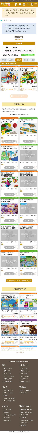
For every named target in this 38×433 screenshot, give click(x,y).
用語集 (5, 395)
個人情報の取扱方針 (26, 409)
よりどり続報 (7, 409)
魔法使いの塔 (5, 201)
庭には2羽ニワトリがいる (7, 175)
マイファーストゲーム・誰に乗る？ (9, 228)
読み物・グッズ (25, 381)
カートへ (9, 89)
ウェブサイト (24, 415)
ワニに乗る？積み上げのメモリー (9, 148)
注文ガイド (7, 371)
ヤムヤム (23, 122)
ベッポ (22, 254)
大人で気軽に (24, 373)
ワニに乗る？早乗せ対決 (6, 254)
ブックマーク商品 (9, 376)
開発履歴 (23, 425)
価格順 (19, 60)
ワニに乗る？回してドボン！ (26, 175)
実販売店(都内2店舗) (27, 420)
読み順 (26, 60)
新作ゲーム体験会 (26, 390)
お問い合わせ (24, 423)
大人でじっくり (25, 376)
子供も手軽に (24, 368)
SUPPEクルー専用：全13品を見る (19, 281)
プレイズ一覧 (7, 373)
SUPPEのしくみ (8, 390)
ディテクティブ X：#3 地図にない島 (10, 323)
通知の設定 (7, 412)
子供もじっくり (25, 371)
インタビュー (24, 393)
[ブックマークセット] (20, 4)
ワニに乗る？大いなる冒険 (26, 228)
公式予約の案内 (8, 381)
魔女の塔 (23, 201)
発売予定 (8, 316)
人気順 (11, 60)
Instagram (6, 420)
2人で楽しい (24, 379)
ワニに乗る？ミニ (6, 122)
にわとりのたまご (26, 148)
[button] (27, 55)
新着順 (4, 60)
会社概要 (23, 417)
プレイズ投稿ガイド (9, 401)
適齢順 (34, 60)
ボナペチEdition (8, 393)
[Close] (33, 25)
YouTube (6, 417)
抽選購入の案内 (8, 379)
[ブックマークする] (16, 89)
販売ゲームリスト (9, 368)
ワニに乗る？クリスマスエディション (9, 70)
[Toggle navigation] (36, 4)
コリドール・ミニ (25, 323)
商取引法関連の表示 (26, 412)
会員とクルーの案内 (9, 398)
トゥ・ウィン (23, 297)
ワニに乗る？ (24, 70)
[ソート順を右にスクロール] (36, 60)
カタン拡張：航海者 (7, 297)
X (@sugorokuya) (9, 415)
